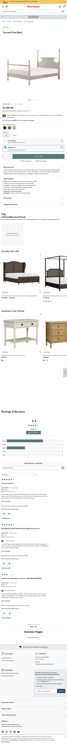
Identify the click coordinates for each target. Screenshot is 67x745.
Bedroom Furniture (17, 21)
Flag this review (5, 518)
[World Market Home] (33, 6)
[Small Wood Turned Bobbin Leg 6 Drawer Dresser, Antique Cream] (45, 360)
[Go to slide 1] (29, 100)
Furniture (9, 21)
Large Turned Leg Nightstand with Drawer (13, 355)
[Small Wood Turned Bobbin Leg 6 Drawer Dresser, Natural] (47, 360)
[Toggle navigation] (2, 6)
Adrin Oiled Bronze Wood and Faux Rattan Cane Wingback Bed (19, 296)
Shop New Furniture (33, 17)
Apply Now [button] (59, 115)
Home (3, 21)
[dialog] (33, 739)
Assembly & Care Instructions (13, 191)
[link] (64, 6)
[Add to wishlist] (41, 254)
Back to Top (33, 626)
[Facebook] (3, 732)
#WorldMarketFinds (16, 726)
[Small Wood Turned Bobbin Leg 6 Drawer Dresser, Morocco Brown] (43, 360)
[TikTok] (7, 732)
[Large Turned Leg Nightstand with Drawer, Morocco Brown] (2, 360)
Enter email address (43, 691)
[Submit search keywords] (63, 11)
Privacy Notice (14, 740)
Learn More (39, 686)
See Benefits (11, 117)
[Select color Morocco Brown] (5, 128)
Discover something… (10, 11)
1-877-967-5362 (39, 659)
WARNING (7, 193)
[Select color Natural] (10, 128)
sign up (61, 691)
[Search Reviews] (62, 467)
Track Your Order (6, 658)
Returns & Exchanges (8, 660)
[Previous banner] (2, 2)
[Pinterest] (15, 732)
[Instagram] (11, 732)
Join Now (35, 1)
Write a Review (33, 432)
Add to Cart (38, 156)
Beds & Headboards (29, 21)
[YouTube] (18, 732)
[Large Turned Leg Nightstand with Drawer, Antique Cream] (4, 360)
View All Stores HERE (7, 675)
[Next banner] (65, 2)
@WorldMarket (6, 726)
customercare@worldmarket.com (44, 664)
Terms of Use (23, 740)
